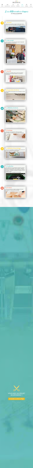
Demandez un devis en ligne (16, 399)
